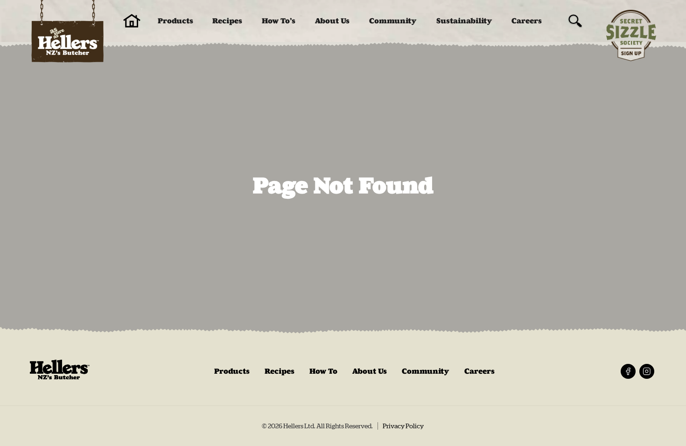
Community (393, 20)
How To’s (278, 20)
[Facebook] (628, 371)
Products (175, 20)
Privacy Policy (403, 426)
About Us (332, 20)
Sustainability (464, 20)
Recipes (227, 20)
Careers (526, 20)
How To (323, 371)
